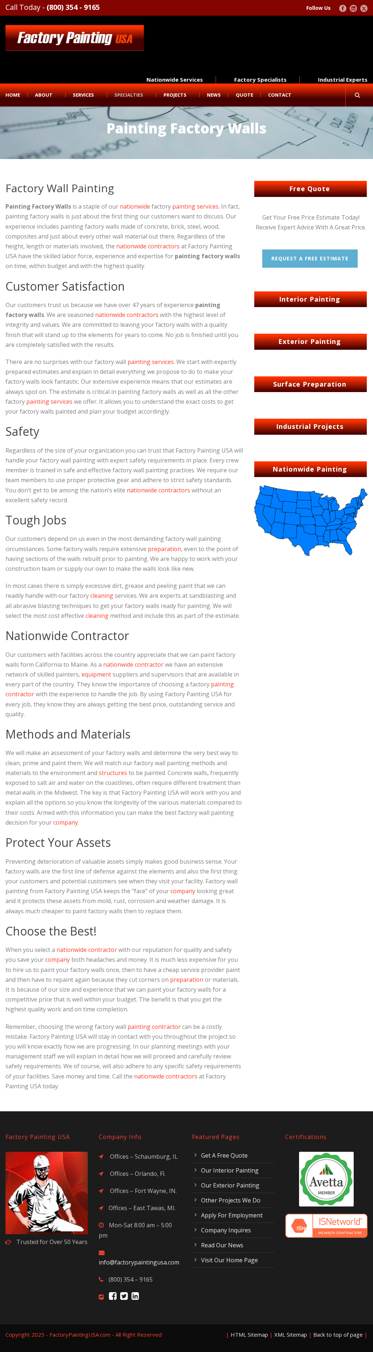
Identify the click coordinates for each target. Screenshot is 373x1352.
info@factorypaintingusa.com (139, 1262)
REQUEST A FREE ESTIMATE (310, 258)
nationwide (135, 206)
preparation (164, 549)
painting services (195, 206)
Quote (244, 95)
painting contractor (154, 1027)
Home (12, 95)
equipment (96, 674)
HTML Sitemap (249, 1334)
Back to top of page (338, 1334)
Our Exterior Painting (230, 1185)
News (214, 95)
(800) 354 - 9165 (73, 7)
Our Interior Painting (230, 1170)
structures (113, 773)
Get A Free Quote (224, 1155)
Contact (279, 95)
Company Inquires (226, 1230)
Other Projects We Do (230, 1200)
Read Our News (222, 1245)
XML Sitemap (290, 1334)
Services (83, 95)
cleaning (101, 596)
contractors (164, 246)
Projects (175, 95)
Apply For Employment (232, 1215)
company (65, 822)
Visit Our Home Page (229, 1260)
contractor (149, 664)
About (43, 95)
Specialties (128, 95)
